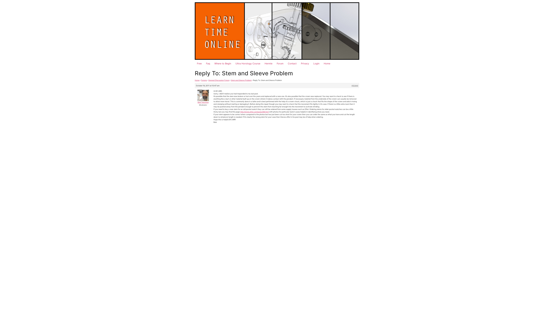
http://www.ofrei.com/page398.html (254, 112)
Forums (204, 80)
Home (327, 63)
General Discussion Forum (218, 80)
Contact (292, 63)
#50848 (355, 86)
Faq (208, 63)
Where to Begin (222, 63)
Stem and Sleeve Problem (241, 80)
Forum (280, 63)
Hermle (268, 63)
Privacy (305, 63)
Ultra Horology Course (247, 63)
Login (316, 63)
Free (199, 63)
